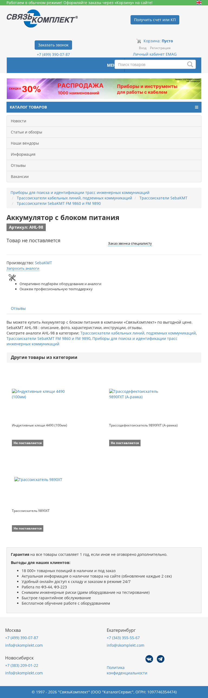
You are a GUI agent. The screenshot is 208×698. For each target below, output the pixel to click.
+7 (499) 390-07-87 (53, 54)
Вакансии (20, 176)
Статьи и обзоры (26, 132)
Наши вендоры (25, 143)
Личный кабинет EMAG (155, 54)
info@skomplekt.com (24, 645)
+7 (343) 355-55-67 (123, 637)
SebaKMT (43, 262)
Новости (18, 120)
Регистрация (160, 48)
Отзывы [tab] (18, 308)
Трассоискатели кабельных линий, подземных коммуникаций (138, 333)
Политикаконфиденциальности (127, 670)
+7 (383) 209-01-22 (21, 665)
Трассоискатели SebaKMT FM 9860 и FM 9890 (48, 338)
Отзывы (18, 165)
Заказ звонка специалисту (130, 243)
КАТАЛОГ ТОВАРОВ (28, 107)
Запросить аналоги (22, 268)
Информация (23, 154)
